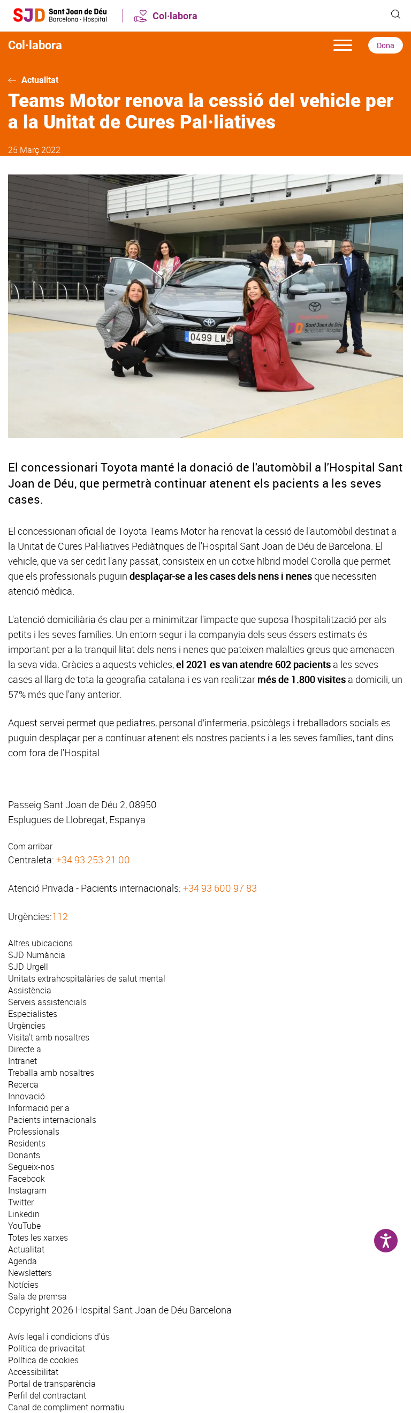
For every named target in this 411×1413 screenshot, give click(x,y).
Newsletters (30, 1273)
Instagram (27, 1190)
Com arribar (30, 846)
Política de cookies (43, 1360)
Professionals (33, 1131)
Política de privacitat (46, 1348)
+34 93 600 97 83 (220, 888)
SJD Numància (36, 955)
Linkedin (24, 1214)
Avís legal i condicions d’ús (59, 1336)
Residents (26, 1143)
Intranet (22, 1061)
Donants (24, 1155)
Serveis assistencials (47, 1002)
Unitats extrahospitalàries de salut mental (86, 978)
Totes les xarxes (38, 1237)
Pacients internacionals (52, 1120)
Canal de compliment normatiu (66, 1407)
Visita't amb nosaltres (48, 1037)
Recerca (23, 1084)
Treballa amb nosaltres (51, 1072)
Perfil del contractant (47, 1395)
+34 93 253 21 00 (93, 859)
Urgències (26, 1025)
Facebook (26, 1178)
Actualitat (39, 80)
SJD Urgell (28, 967)
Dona (385, 45)
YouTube (24, 1226)
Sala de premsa (37, 1296)
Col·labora (175, 15)
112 (60, 916)
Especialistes (32, 1014)
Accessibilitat (33, 1372)
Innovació (26, 1096)
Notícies (23, 1284)
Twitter (21, 1202)
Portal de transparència (52, 1383)
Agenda (22, 1261)
